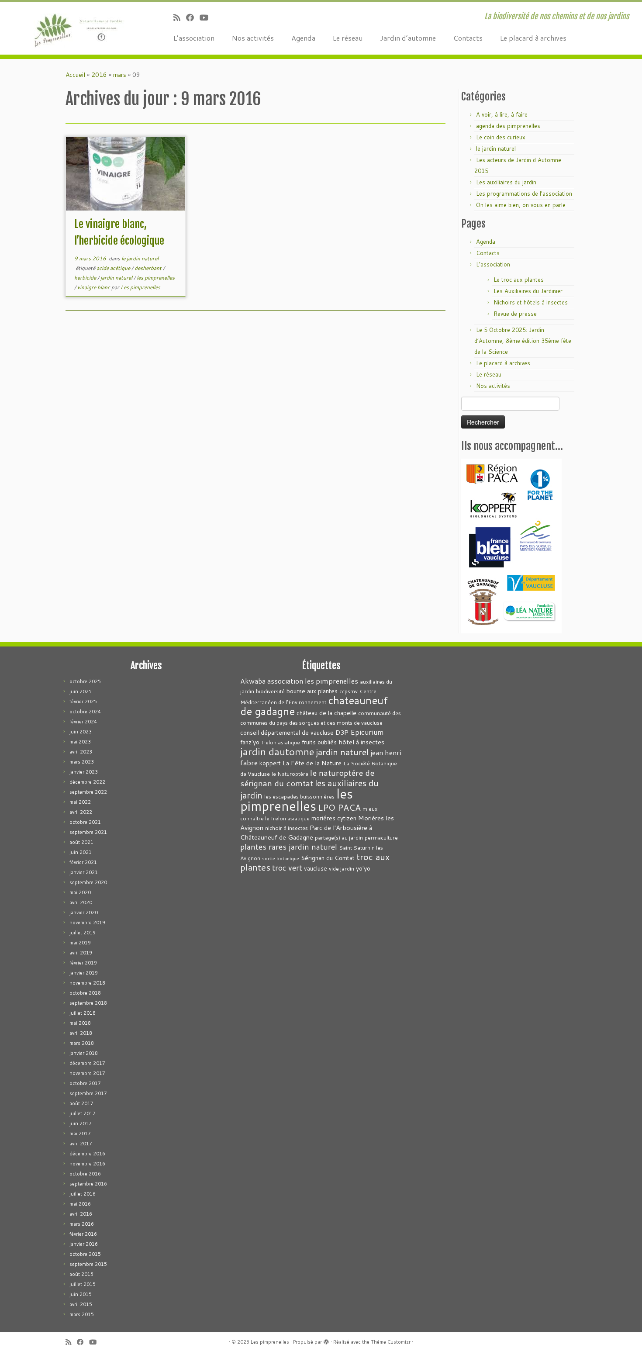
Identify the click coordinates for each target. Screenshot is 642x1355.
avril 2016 (80, 1213)
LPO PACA (339, 807)
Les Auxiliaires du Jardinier (528, 291)
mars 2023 (81, 761)
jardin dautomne (277, 751)
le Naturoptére (290, 774)
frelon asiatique (280, 742)
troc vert (287, 867)
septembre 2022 (88, 791)
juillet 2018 (82, 1012)
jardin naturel (117, 277)
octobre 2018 (85, 992)
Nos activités (253, 38)
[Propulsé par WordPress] (326, 1340)
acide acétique (114, 268)
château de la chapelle (326, 713)
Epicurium (367, 732)
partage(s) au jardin (339, 837)
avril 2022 (80, 812)
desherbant (149, 268)
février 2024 (83, 721)
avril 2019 (80, 952)
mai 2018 (80, 1023)
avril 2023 (80, 751)
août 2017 (81, 1103)
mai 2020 (80, 892)
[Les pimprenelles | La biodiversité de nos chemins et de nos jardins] (74, 28)
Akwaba (253, 681)
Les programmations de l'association (524, 193)
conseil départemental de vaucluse (287, 732)
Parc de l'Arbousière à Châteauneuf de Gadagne (306, 832)
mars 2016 (81, 1223)
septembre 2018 (88, 1002)
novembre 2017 (87, 1073)
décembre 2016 (87, 1153)
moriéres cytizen (333, 818)
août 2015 (81, 1274)
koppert (270, 763)
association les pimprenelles (312, 681)
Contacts (468, 38)
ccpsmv (348, 691)
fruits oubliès (319, 742)
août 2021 (81, 842)
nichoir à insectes (286, 828)
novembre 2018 (87, 982)
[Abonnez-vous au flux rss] (179, 17)
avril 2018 (80, 1033)
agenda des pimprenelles (508, 126)
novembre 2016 (87, 1163)
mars (119, 74)
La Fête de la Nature (312, 762)
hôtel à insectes (361, 742)
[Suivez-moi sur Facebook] (193, 17)
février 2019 (83, 962)
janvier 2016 (83, 1244)
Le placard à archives (533, 38)
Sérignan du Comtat (328, 858)
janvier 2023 (83, 771)
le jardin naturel (140, 258)
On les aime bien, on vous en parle (521, 205)
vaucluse (315, 868)
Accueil (75, 74)
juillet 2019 (82, 932)
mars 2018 (81, 1043)
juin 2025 (80, 691)
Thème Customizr (391, 1341)
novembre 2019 (87, 922)
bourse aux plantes (312, 691)
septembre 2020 (88, 882)
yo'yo (363, 868)
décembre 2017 (87, 1063)
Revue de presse (515, 314)
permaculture (381, 837)
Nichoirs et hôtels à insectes (531, 302)
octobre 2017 (85, 1083)
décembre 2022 (87, 781)
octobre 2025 (85, 681)
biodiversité (270, 691)
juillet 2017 (82, 1113)
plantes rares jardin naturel (288, 846)
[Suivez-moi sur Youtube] (207, 17)
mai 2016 (80, 1203)
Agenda (303, 38)
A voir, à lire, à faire (502, 114)
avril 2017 (80, 1143)
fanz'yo (249, 742)
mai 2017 (80, 1133)
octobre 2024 (85, 711)
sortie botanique (280, 858)
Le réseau (347, 38)
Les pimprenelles (140, 287)
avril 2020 (80, 902)
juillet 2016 (82, 1193)
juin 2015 (80, 1294)
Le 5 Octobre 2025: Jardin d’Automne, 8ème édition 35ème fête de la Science (522, 341)
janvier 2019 (83, 972)
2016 (99, 74)
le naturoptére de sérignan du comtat (307, 778)
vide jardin (341, 868)
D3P (342, 732)
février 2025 (83, 701)
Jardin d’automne (408, 38)
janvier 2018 (83, 1053)
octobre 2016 (85, 1173)
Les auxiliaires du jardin (506, 182)
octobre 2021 (85, 822)
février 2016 (83, 1234)
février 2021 (83, 862)
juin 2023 (80, 731)
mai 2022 (80, 801)
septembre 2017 (88, 1093)
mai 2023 (80, 741)
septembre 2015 (88, 1264)
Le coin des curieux (500, 137)
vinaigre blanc (94, 287)
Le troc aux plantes (519, 279)
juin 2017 (80, 1123)
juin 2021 (80, 852)
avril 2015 (80, 1304)
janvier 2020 (83, 912)
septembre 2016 (88, 1183)
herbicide (85, 277)
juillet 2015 (82, 1284)
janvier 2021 (83, 872)
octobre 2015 (85, 1254)
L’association (193, 38)
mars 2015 (81, 1314)
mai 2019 (80, 942)
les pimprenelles (156, 277)
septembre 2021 (88, 832)
